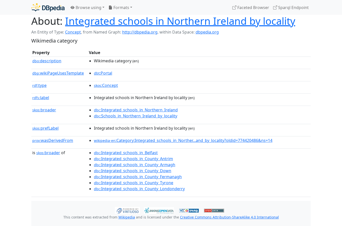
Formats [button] (120, 7)
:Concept (106, 85)
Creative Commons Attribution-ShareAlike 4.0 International (229, 217)
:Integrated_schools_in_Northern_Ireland (136, 110)
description (46, 61)
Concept (73, 32)
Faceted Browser (252, 7)
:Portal (103, 73)
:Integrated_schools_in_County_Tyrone (133, 182)
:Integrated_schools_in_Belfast (126, 152)
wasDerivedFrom (52, 140)
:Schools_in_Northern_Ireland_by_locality (135, 116)
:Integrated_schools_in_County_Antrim (133, 158)
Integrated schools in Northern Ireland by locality (180, 21)
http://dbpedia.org (139, 32)
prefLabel (45, 128)
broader (44, 110)
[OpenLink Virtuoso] (127, 210)
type (39, 85)
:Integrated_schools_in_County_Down (132, 170)
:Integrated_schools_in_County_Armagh (134, 164)
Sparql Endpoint (293, 7)
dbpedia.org (207, 32)
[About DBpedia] (48, 7)
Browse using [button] (88, 7)
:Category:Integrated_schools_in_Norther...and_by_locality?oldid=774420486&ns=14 (183, 140)
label (40, 97)
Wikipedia (126, 217)
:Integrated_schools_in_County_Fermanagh (138, 176)
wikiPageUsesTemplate (58, 73)
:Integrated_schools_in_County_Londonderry (139, 188)
